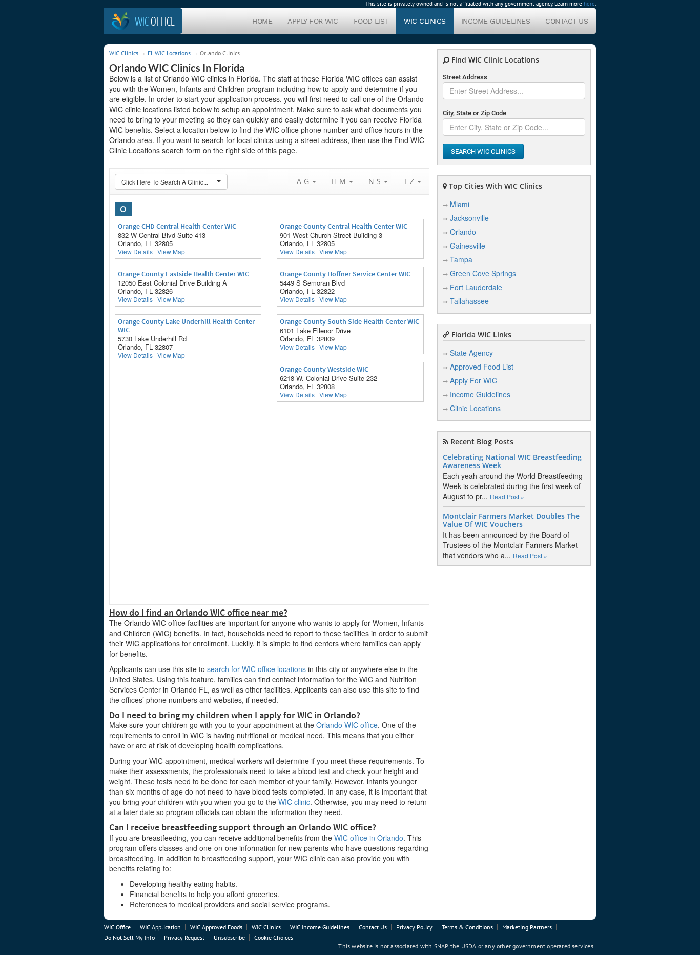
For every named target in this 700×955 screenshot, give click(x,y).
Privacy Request (184, 937)
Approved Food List (481, 366)
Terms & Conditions (467, 927)
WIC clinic (294, 802)
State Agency (471, 353)
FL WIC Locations (169, 53)
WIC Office (117, 927)
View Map (171, 251)
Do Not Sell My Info (129, 937)
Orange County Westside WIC (324, 369)
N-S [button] (375, 181)
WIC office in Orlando (368, 837)
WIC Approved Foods (216, 927)
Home (262, 21)
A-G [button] (304, 181)
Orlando (463, 232)
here (589, 3)
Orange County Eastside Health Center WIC (183, 273)
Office (155, 21)
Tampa (461, 259)
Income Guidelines (495, 21)
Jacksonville (469, 218)
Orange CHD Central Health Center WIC (177, 226)
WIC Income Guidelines (319, 927)
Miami (459, 204)
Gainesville (467, 245)
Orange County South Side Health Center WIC (349, 321)
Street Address (465, 77)
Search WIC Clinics (483, 151)
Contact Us (566, 21)
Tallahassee (469, 301)
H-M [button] (340, 181)
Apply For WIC (312, 21)
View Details (135, 251)
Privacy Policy (414, 927)
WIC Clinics (425, 21)
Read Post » (507, 496)
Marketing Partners (527, 927)
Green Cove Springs (483, 273)
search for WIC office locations (256, 669)
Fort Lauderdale (476, 287)
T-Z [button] (409, 181)
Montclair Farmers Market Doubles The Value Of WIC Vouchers (511, 520)
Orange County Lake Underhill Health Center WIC (186, 325)
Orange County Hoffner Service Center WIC (345, 273)
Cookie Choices (273, 937)
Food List (371, 21)
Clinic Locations (475, 408)
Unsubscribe (229, 937)
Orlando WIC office (347, 725)
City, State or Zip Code (474, 113)
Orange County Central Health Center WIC (343, 226)
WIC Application (160, 927)
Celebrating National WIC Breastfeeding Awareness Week (512, 461)
